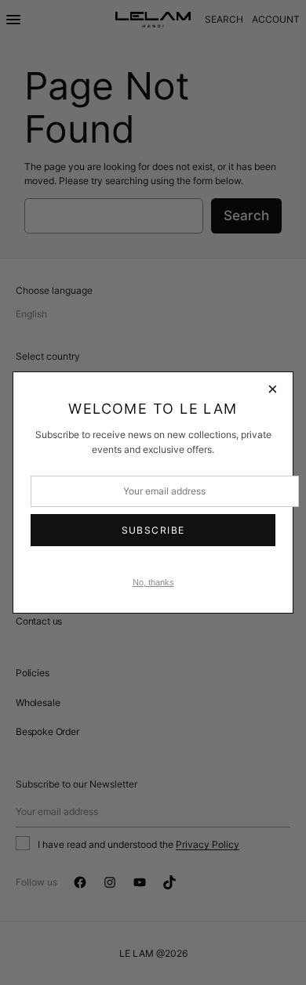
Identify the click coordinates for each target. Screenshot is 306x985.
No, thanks (153, 582)
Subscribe (153, 530)
